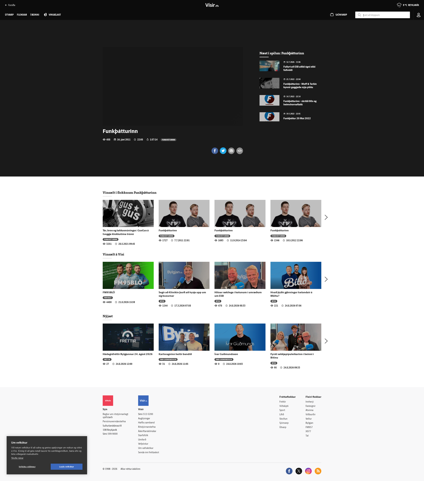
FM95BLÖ (109, 292)
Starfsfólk (143, 435)
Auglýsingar (144, 418)
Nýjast (108, 316)
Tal (307, 436)
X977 (308, 431)
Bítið (162, 301)
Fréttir (107, 359)
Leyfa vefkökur (66, 467)
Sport (282, 410)
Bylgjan (309, 423)
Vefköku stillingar (27, 467)
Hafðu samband (146, 423)
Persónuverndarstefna (114, 421)
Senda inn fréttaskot (148, 452)
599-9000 (113, 434)
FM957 (309, 427)
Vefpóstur (143, 444)
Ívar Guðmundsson (168, 359)
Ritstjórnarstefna (147, 427)
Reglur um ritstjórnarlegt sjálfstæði (115, 416)
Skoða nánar (17, 458)
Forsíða (11, 5)
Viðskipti (284, 406)
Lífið (281, 414)
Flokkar (22, 15)
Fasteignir (311, 406)
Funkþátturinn (168, 139)
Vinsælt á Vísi (113, 254)
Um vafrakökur (145, 448)
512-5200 (148, 414)
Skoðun (283, 419)
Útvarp (282, 427)
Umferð (142, 440)
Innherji (310, 402)
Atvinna (309, 410)
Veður (309, 419)
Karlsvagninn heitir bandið (175, 354)
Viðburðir (311, 414)
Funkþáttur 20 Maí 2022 (297, 118)
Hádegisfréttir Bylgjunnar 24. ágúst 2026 (128, 354)
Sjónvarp (284, 423)
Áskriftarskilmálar (147, 431)
